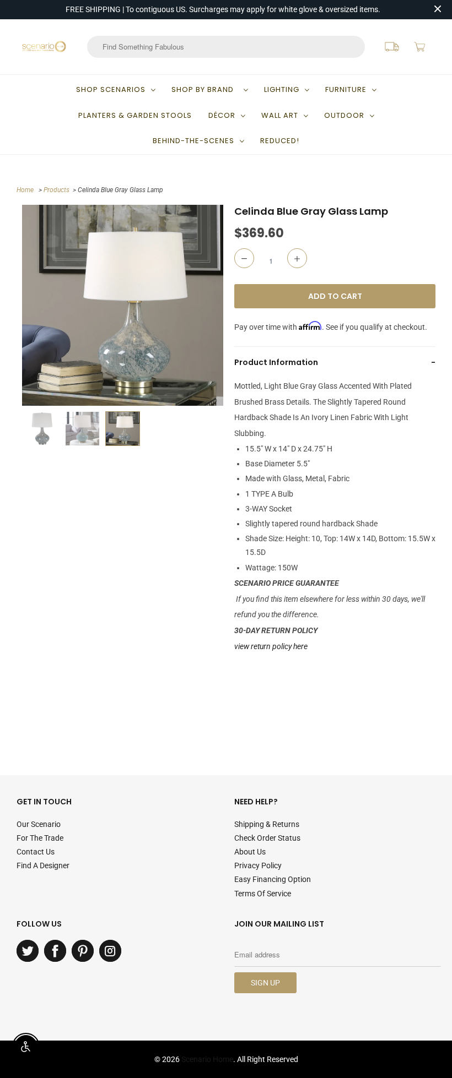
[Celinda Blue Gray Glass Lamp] (122, 305)
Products (56, 190)
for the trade (40, 838)
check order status (267, 838)
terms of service (262, 893)
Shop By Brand (204, 89)
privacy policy (258, 865)
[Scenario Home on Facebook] (55, 951)
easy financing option (272, 879)
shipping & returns (266, 824)
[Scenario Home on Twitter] (28, 951)
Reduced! (279, 140)
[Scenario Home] (44, 46)
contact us (36, 851)
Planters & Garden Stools (135, 115)
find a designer (43, 865)
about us (250, 851)
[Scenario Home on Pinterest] (83, 951)
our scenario (39, 824)
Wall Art (279, 115)
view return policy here (271, 646)
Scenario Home (207, 1059)
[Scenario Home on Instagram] (110, 951)
